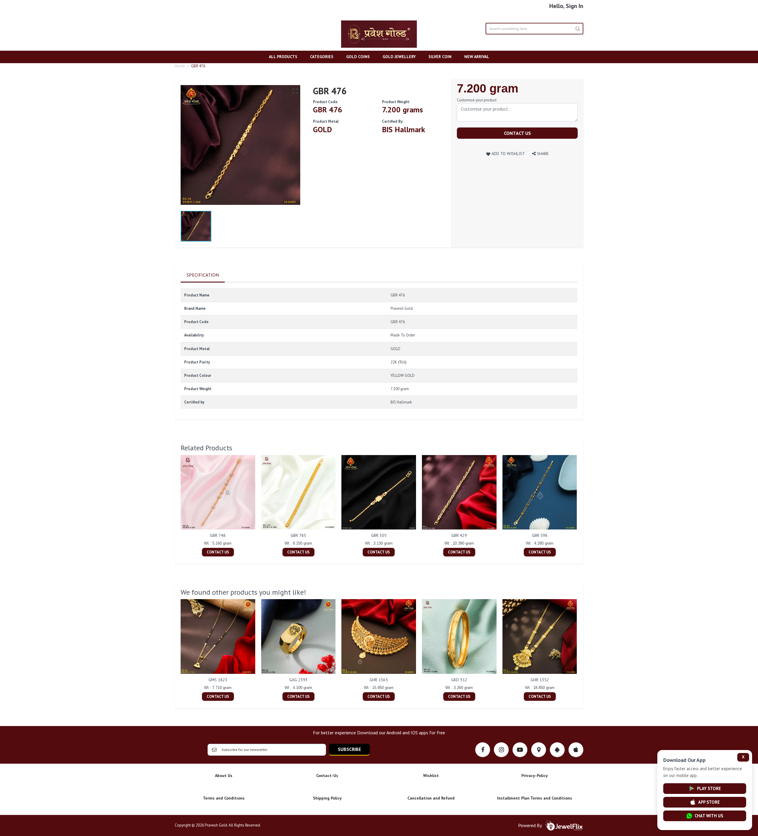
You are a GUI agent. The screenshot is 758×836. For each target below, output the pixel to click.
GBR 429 (459, 535)
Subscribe (349, 749)
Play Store (709, 788)
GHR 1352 (540, 679)
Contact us (517, 133)
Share (542, 153)
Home (180, 65)
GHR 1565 (379, 679)
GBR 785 (298, 535)
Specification (203, 275)
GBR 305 (379, 535)
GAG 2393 (298, 679)
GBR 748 (218, 535)
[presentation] (175, 506)
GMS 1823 (217, 679)
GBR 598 (539, 535)
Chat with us (709, 816)
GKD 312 (459, 679)
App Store (709, 802)
